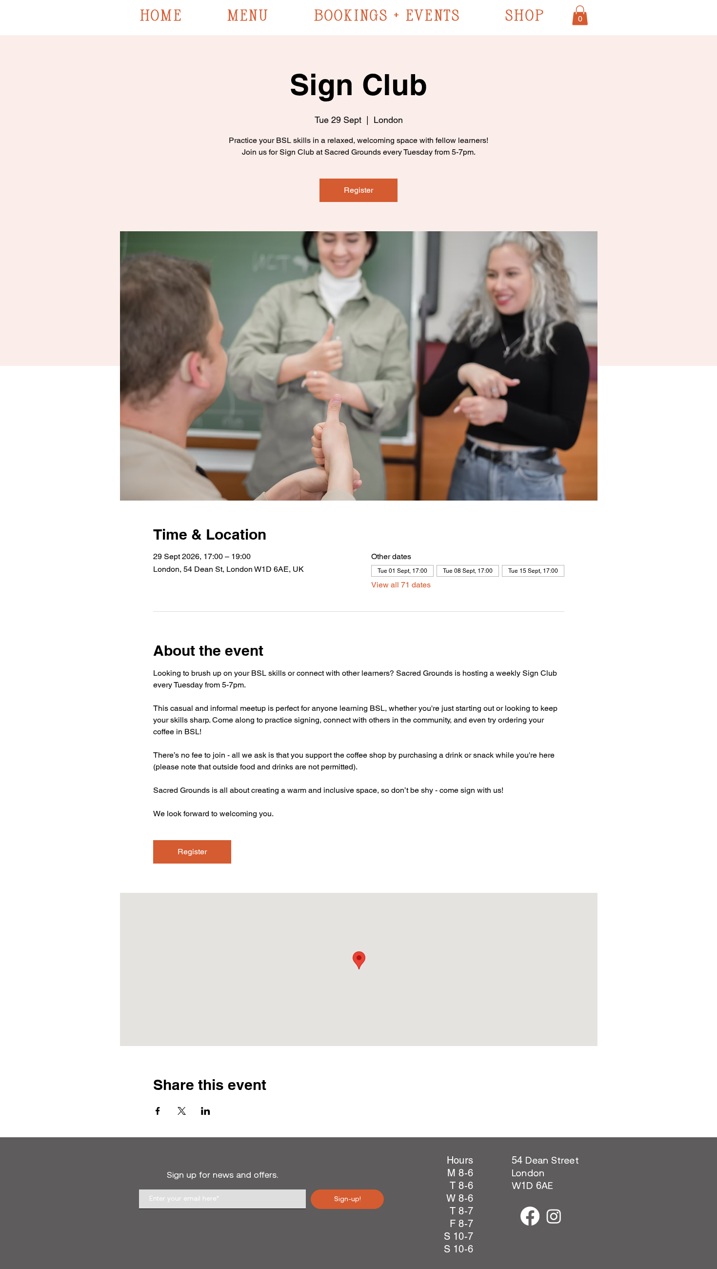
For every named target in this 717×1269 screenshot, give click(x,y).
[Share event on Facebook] (157, 1111)
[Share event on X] (181, 1111)
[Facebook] (529, 1216)
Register (358, 190)
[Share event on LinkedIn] (205, 1111)
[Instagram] (553, 1216)
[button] (580, 15)
